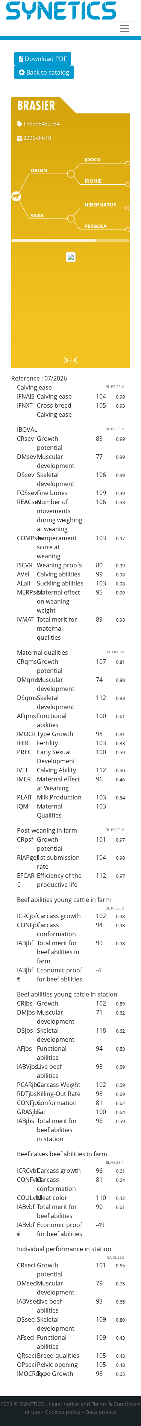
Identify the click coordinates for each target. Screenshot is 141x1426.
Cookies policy (62, 1411)
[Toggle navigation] (124, 28)
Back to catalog (47, 72)
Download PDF (45, 59)
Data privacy (101, 1411)
